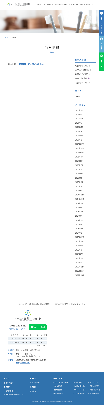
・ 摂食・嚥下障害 (94, 390)
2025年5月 (79, 173)
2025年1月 (79, 190)
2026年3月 (79, 131)
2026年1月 (79, 139)
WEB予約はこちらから (17, 329)
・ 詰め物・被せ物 (78, 386)
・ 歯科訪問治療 (93, 386)
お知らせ (78, 96)
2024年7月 (79, 216)
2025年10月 (79, 152)
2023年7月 (79, 254)
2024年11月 (79, 199)
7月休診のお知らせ (82, 82)
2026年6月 (79, 118)
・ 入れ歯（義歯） (78, 393)
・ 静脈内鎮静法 (93, 393)
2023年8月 (79, 249)
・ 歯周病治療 (57, 390)
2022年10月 (79, 275)
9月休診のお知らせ (82, 65)
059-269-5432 (18, 325)
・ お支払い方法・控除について (14, 394)
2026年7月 (79, 114)
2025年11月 (79, 148)
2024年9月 (79, 207)
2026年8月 (79, 110)
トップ (6, 378)
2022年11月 (79, 271)
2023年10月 (79, 241)
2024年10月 (79, 203)
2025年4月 (79, 178)
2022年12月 (79, 266)
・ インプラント (93, 382)
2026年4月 (79, 127)
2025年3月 (79, 182)
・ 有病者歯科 (77, 382)
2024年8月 (79, 211)
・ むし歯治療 (57, 386)
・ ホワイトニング (78, 390)
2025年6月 (79, 169)
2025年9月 (79, 156)
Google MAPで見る (23, 362)
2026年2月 (79, 135)
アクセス (33, 391)
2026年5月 (79, 123)
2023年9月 (79, 245)
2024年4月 (79, 224)
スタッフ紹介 (35, 383)
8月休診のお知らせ (82, 74)
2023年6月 (79, 258)
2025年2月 (79, 186)
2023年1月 (79, 262)
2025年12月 (79, 144)
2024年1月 (79, 233)
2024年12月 (79, 194)
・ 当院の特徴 (8, 391)
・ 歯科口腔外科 (58, 393)
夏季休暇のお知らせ (83, 69)
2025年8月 (79, 161)
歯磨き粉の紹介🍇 (82, 78)
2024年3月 (79, 228)
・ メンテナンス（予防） (61, 382)
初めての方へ (9, 383)
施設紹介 (33, 378)
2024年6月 (79, 220)
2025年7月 (79, 165)
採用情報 (33, 387)
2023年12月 (79, 237)
